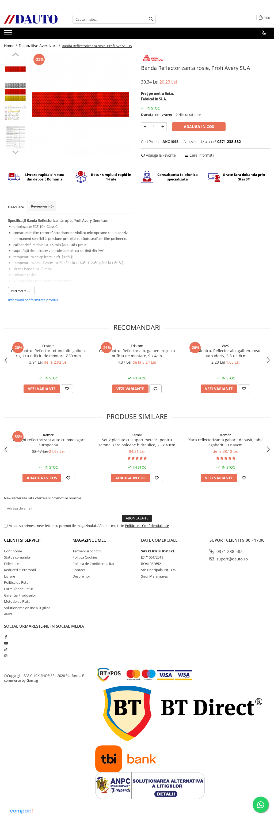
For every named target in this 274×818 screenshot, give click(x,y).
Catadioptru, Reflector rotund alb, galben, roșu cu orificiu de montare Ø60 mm (48, 353)
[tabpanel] (81, 105)
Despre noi (81, 576)
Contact (79, 569)
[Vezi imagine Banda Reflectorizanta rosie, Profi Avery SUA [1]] (15, 92)
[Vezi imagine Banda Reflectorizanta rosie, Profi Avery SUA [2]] (15, 112)
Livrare (9, 576)
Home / (11, 45)
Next (15, 151)
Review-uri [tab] (42, 206)
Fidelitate (11, 563)
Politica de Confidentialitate (147, 525)
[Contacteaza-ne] (264, 33)
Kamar (48, 434)
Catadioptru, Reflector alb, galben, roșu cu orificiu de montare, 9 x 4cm (137, 353)
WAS (225, 345)
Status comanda (17, 557)
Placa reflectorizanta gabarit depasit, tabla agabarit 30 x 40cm (226, 442)
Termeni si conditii (87, 551)
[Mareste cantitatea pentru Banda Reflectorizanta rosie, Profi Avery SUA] (163, 126)
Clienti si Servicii (22, 540)
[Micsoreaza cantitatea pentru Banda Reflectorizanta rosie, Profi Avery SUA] (145, 126)
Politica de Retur (17, 582)
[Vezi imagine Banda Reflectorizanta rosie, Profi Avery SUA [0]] (15, 69)
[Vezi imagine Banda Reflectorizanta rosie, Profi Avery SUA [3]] (15, 137)
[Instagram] (5, 655)
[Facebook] (5, 636)
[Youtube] (5, 643)
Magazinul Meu (89, 540)
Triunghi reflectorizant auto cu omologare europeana (48, 442)
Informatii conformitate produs (33, 299)
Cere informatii (201, 155)
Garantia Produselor (20, 595)
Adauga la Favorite (160, 155)
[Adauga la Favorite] (67, 389)
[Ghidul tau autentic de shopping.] (21, 811)
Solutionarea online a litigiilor (27, 607)
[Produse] (8, 34)
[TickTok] (5, 649)
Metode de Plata (17, 601)
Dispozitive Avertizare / (40, 45)
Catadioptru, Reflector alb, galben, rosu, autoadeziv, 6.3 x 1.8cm (225, 353)
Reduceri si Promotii (20, 569)
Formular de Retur (18, 588)
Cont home (13, 551)
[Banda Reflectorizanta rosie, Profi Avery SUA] (81, 105)
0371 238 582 (229, 551)
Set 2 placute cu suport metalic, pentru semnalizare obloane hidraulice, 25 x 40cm (136, 442)
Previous (15, 55)
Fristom (48, 345)
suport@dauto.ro (231, 558)
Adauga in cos (199, 126)
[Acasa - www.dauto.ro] (31, 19)
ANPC (8, 614)
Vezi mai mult (21, 291)
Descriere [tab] (16, 207)
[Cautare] (151, 19)
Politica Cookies (85, 557)
